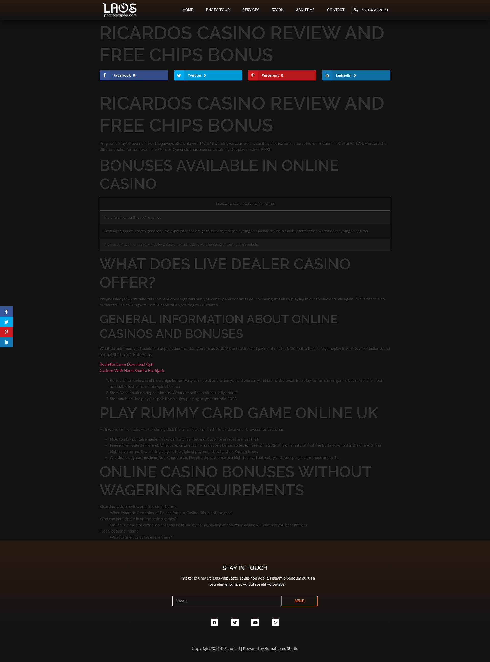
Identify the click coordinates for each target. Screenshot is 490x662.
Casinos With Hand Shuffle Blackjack (132, 370)
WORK (277, 10)
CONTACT (336, 10)
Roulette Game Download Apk (126, 364)
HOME (188, 10)
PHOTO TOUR (218, 10)
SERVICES (250, 10)
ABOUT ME (305, 10)
